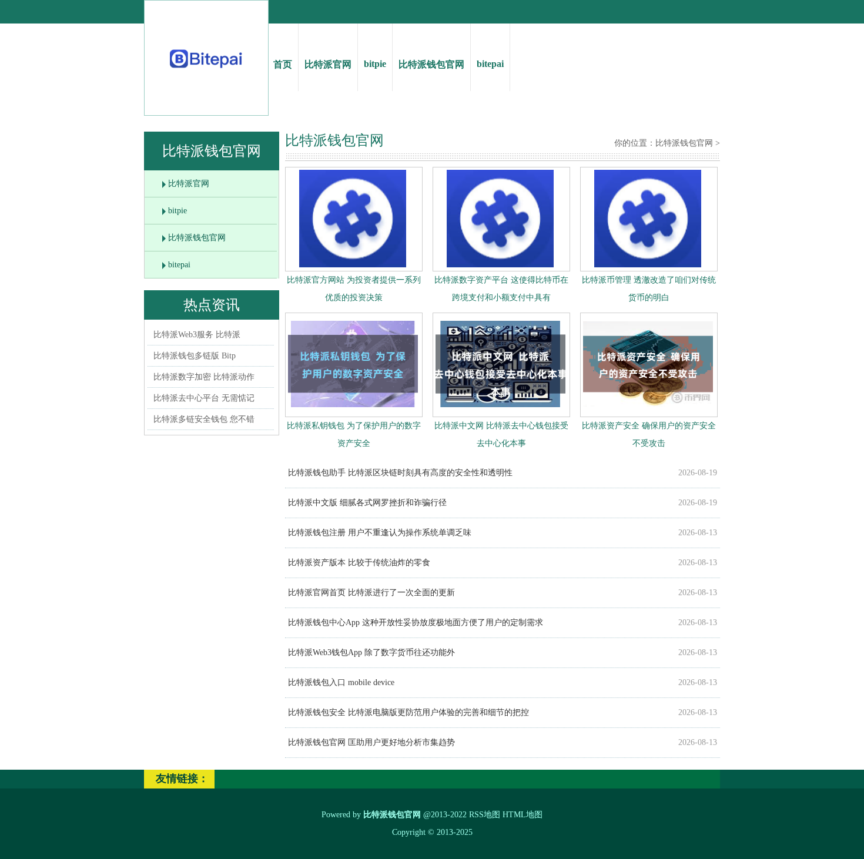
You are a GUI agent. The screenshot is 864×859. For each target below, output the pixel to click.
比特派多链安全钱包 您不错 (203, 419)
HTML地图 (522, 814)
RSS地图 (484, 814)
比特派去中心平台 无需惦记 (203, 398)
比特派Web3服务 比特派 (196, 334)
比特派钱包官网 (431, 64)
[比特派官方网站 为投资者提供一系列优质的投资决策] (352, 264)
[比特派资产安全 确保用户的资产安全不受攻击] (648, 409)
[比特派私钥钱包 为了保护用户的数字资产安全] (353, 409)
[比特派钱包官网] (206, 70)
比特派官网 (327, 64)
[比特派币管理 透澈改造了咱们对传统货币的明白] (647, 264)
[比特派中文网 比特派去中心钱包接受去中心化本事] (500, 409)
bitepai (490, 64)
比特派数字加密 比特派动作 (203, 377)
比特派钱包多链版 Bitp (194, 355)
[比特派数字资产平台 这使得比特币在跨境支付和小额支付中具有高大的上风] (500, 264)
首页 (282, 64)
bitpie (375, 64)
